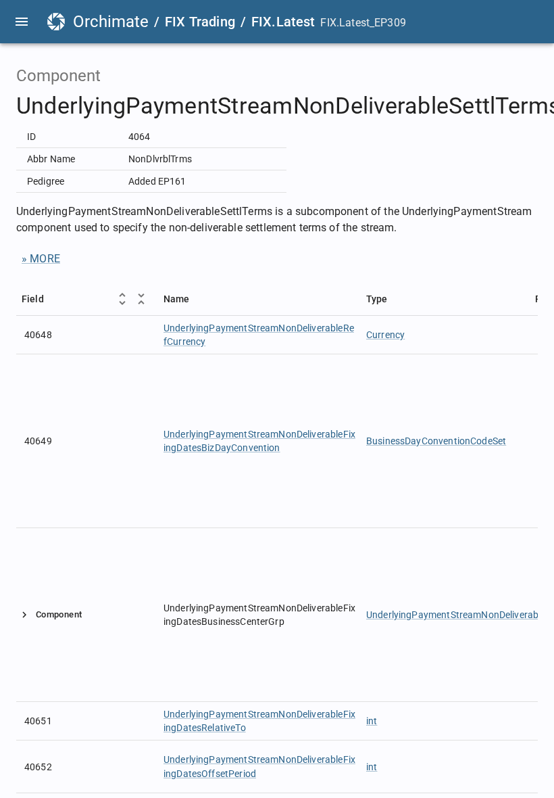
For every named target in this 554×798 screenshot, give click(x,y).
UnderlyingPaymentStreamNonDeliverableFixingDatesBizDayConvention (259, 441)
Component (59, 614)
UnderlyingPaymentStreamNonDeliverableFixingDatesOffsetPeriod (259, 766)
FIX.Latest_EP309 (362, 22)
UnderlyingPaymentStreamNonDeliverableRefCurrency (258, 335)
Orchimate (111, 21)
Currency (385, 334)
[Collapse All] (141, 298)
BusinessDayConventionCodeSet (436, 441)
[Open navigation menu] (21, 21)
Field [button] (33, 299)
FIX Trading (200, 22)
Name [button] (176, 299)
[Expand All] (122, 298)
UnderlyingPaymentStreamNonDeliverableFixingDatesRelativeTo (259, 721)
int (371, 720)
